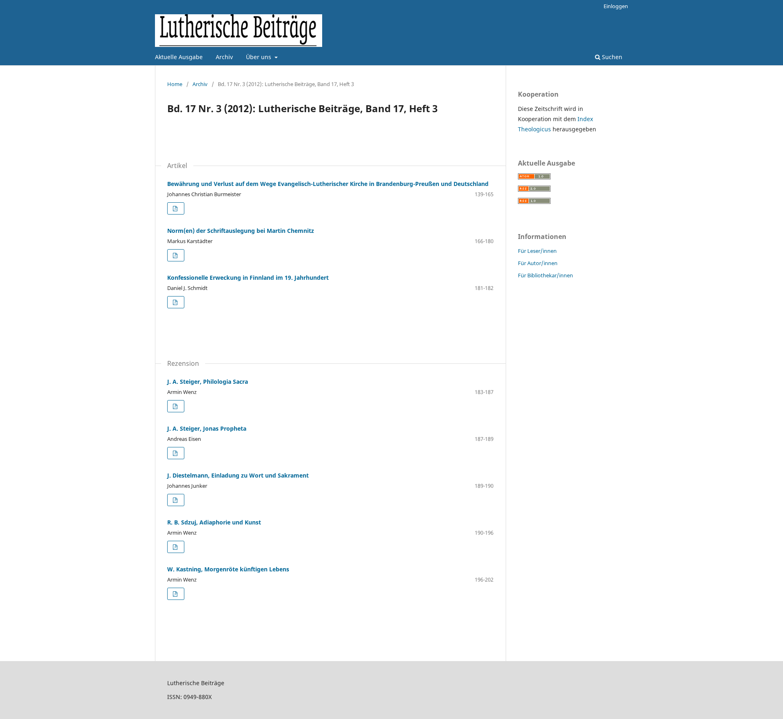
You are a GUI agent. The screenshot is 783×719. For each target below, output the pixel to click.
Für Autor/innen (537, 263)
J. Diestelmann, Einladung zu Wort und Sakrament (238, 475)
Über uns (259, 57)
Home (174, 84)
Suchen (611, 57)
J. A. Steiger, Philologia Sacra (207, 381)
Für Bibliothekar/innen (545, 275)
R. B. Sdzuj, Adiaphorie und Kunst (214, 522)
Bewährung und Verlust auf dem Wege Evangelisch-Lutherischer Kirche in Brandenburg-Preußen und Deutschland (328, 184)
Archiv (224, 57)
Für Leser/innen (537, 250)
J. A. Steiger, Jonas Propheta (206, 428)
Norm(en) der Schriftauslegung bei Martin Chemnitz (240, 231)
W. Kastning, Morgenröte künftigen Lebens (228, 569)
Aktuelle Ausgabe (179, 57)
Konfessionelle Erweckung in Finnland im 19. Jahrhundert (248, 277)
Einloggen (616, 6)
